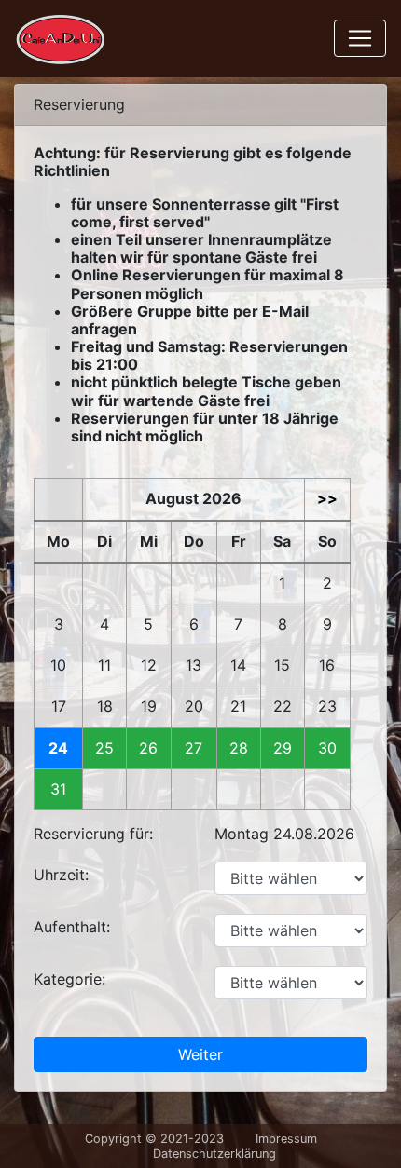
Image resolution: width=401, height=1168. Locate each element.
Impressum (286, 1139)
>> (327, 499)
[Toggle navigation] (360, 38)
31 (58, 789)
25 (104, 748)
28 (238, 748)
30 (327, 748)
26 (148, 748)
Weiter (200, 1054)
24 (58, 748)
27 (193, 748)
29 (282, 748)
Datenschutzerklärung (214, 1154)
